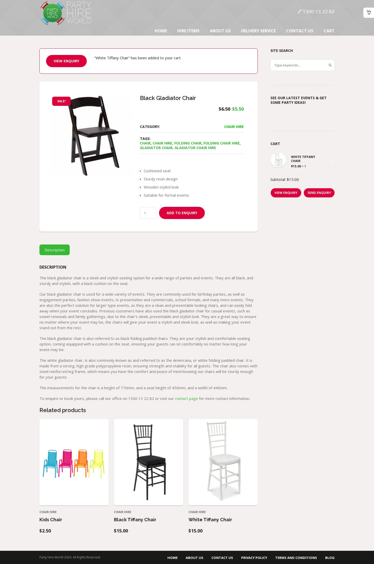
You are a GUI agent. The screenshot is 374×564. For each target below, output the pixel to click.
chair (145, 143)
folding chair (188, 143)
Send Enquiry (319, 193)
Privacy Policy (254, 557)
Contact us (222, 557)
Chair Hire (234, 126)
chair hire (162, 143)
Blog (330, 557)
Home (172, 557)
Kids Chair (50, 519)
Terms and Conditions (296, 557)
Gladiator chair (156, 147)
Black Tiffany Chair (135, 519)
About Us (194, 557)
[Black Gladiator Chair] (91, 135)
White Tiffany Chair (210, 519)
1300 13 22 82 (319, 11)
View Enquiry (66, 61)
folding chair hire (222, 143)
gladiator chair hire (195, 147)
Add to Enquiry (182, 212)
